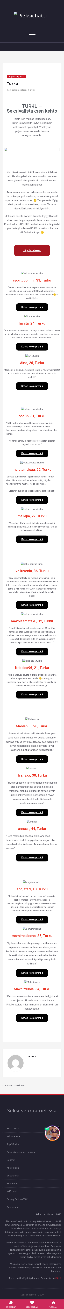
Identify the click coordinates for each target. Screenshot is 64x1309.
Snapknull (12, 1183)
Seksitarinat (13, 1175)
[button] (32, 250)
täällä (58, 1278)
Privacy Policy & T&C (17, 1199)
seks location (19, 89)
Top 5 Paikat (13, 1144)
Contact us (12, 1207)
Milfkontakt (12, 1191)
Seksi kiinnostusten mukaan (21, 1152)
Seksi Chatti (13, 1128)
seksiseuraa (13, 1136)
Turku (31, 89)
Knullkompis (13, 1167)
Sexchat (11, 1159)
